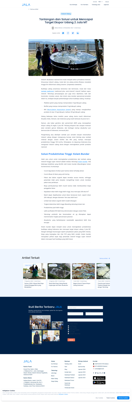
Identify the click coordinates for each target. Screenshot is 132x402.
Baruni (52, 376)
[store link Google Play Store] (99, 382)
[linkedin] (78, 33)
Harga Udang (54, 381)
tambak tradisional (47, 91)
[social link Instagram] (100, 373)
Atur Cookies (99, 398)
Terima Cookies (123, 398)
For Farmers (84, 5)
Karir (66, 366)
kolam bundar (82, 162)
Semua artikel (34, 9)
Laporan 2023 (81, 377)
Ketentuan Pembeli (70, 375)
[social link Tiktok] (102, 373)
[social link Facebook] (93, 373)
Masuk (107, 2)
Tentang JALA (96, 5)
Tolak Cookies (110, 398)
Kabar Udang (54, 378)
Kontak (95, 2)
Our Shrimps (73, 5)
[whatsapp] (63, 33)
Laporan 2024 (81, 375)
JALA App (53, 373)
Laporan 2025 (81, 372)
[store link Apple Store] (99, 378)
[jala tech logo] (26, 5)
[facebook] (68, 33)
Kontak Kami (68, 372)
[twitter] (73, 33)
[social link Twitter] (96, 373)
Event (79, 364)
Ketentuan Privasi (69, 380)
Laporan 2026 (81, 369)
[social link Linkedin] (98, 373)
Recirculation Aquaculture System (59, 109)
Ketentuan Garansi (69, 377)
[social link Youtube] (104, 373)
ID (100, 1)
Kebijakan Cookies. (63, 394)
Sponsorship (81, 366)
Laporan (106, 5)
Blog (66, 369)
